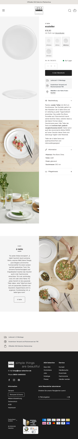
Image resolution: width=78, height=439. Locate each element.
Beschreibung (53, 100)
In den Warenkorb (59, 73)
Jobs (45, 373)
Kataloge (47, 376)
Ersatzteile (62, 373)
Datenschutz (12, 401)
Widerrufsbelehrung (15, 398)
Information (52, 149)
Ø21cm (57, 45)
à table (47, 23)
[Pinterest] (19, 380)
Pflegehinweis (53, 171)
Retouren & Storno (16, 395)
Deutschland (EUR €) (11, 420)
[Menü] (3, 10)
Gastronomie (63, 376)
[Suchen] (69, 10)
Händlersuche (63, 370)
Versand (11, 391)
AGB (9, 404)
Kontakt (61, 367)
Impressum (12, 408)
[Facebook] (9, 380)
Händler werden (64, 379)
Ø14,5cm (48, 45)
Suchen (53, 93)
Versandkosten (59, 33)
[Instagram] (14, 380)
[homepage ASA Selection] (39, 10)
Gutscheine (48, 370)
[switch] (34, 432)
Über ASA (47, 367)
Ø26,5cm (66, 45)
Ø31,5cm (48, 55)
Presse (46, 379)
